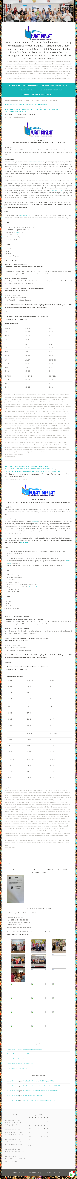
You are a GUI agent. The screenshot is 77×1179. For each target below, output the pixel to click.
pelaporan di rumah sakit (60, 800)
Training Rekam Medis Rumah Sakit (24, 835)
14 (41, 1129)
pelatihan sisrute (34, 809)
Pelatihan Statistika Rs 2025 (34, 430)
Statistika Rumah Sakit (61, 445)
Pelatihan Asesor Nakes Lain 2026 (17, 1068)
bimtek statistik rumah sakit (31, 397)
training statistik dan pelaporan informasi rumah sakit (51, 835)
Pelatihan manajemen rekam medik (17, 469)
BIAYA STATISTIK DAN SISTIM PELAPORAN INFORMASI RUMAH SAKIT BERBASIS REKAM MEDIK (38, 790)
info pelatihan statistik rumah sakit (15, 404)
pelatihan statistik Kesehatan (29, 421)
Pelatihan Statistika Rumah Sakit (53, 430)
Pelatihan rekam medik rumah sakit (42, 469)
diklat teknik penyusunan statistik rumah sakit (57, 402)
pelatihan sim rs (23, 809)
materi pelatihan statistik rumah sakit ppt (38, 411)
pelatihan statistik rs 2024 (33, 423)
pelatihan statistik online (46, 421)
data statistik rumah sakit (34, 402)
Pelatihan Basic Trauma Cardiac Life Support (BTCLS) (39, 1081)
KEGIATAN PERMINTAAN (26, 90)
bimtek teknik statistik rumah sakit (22, 399)
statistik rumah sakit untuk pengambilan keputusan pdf (28, 445)
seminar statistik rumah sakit (27, 437)
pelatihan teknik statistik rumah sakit (23, 435)
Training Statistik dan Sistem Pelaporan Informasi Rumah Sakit (42, 447)
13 (38, 1129)
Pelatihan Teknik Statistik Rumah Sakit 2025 (49, 435)
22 (44, 1132)
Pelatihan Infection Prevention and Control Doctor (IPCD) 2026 (41, 1086)
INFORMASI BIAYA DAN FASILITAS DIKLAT (55, 85)
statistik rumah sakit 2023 (34, 831)
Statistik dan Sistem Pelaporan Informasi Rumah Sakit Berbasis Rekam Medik (33, 471)
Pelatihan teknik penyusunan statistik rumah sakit (24, 109)
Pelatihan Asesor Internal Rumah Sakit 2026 (20, 1064)
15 (44, 1129)
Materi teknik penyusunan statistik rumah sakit (22, 107)
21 (41, 1132)
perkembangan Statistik (25, 215)
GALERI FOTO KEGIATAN (17, 85)
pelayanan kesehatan (36, 162)
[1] (71, 1175)
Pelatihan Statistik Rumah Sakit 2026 (20, 115)
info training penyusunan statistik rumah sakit (40, 404)
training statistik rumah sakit (46, 449)
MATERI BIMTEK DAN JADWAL (34, 94)
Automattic (58, 1173)
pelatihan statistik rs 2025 (49, 423)
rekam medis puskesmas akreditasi (26, 826)
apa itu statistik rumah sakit (17, 395)
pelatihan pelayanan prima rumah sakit (55, 807)
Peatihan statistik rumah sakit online (39, 414)
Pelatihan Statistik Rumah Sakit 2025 (46, 426)
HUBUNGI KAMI (33, 85)
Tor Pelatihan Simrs (48, 831)
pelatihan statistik (30, 418)
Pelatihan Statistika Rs (18, 430)
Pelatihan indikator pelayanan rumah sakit (38, 416)
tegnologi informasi (57, 190)
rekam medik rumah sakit (34, 824)
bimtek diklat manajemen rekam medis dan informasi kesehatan (27, 466)
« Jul (29, 1145)
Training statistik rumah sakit (16, 112)
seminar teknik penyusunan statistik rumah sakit (51, 437)
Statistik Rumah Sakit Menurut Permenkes (48, 440)
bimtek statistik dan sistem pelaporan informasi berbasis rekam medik (39, 795)
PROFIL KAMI (51, 94)
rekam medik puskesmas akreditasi (15, 824)
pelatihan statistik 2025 (59, 418)
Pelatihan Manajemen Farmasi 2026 (18, 1054)
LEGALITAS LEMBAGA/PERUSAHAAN (50, 90)
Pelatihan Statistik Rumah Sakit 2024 (23, 426)
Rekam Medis (33, 587)
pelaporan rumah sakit (11, 802)
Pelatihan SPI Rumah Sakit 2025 (32, 1095)
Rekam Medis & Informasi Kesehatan (53, 824)
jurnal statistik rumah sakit (52, 406)
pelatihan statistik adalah (12, 421)
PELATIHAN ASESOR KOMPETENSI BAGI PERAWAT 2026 (39, 1100)
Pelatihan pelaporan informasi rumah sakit (30, 807)
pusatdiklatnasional (19, 117)
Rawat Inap (19, 232)
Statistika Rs (50, 445)
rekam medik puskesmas (62, 821)
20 (38, 1132)
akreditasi (35, 521)
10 (30, 1129)
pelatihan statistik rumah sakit (45, 821)
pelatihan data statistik (58, 414)
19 (35, 1132)
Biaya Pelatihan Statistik (34, 395)
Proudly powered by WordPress (26, 1173)
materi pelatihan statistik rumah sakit (23, 409)
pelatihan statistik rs (18, 423)
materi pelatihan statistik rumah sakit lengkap (49, 409)
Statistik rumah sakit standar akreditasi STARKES (25, 442)
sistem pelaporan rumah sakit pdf (18, 828)
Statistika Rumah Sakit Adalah (14, 447)
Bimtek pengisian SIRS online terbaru (53, 395)
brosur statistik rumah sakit (42, 399)
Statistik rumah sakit (51, 109)
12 (35, 1129)
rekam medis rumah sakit (45, 826)
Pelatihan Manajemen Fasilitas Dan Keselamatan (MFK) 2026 (41, 1091)
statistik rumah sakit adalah (26, 440)
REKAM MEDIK (24, 543)
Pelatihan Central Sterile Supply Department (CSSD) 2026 (24, 1049)
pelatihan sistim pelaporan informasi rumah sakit (24, 812)
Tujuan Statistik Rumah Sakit (35, 452)
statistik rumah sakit (11, 440)
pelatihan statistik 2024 (44, 418)
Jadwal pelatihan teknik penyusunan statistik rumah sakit (26, 104)
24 (30, 1136)
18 (32, 1132)
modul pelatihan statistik (19, 414)
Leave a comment (10, 456)
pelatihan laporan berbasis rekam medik (31, 802)
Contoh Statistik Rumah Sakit (17, 402)
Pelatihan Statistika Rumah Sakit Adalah (34, 433)
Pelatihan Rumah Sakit (11, 809)
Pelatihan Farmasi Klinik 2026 (16, 1059)
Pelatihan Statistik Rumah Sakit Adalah (27, 428)
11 (32, 1129)
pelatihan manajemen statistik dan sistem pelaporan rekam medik (37, 804)
